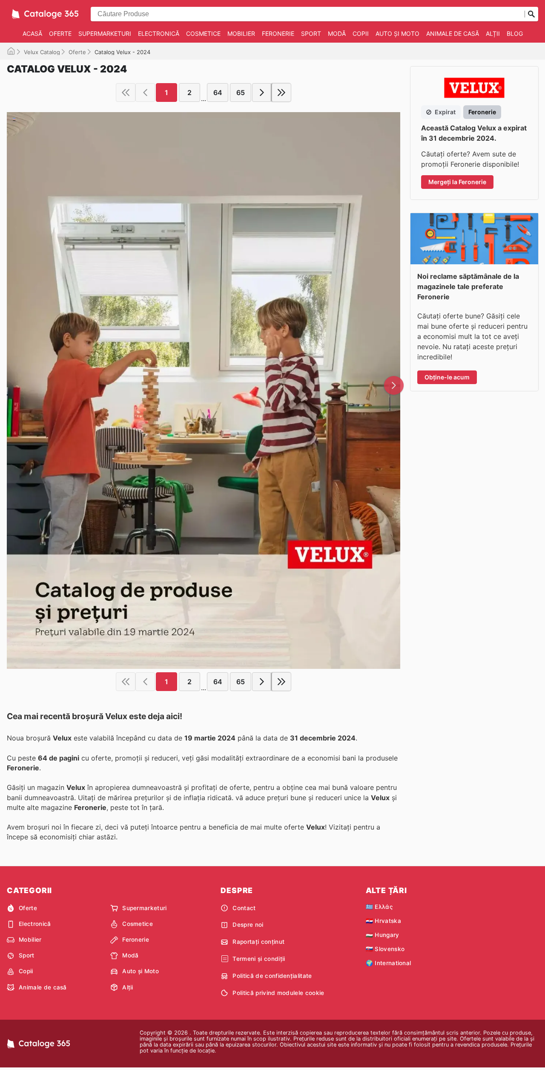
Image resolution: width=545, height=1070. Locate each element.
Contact (243, 908)
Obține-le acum (447, 377)
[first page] (125, 92)
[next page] (262, 92)
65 (240, 92)
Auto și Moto (397, 33)
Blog (515, 33)
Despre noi (247, 924)
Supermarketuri (104, 33)
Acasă (32, 33)
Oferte (60, 33)
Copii (361, 33)
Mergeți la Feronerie (457, 181)
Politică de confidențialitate (272, 975)
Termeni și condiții (258, 958)
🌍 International (388, 963)
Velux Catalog (42, 52)
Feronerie (278, 33)
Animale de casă (452, 33)
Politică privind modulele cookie (278, 992)
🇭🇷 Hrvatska (383, 920)
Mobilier (241, 33)
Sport (311, 33)
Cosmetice (203, 33)
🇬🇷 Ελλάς (379, 906)
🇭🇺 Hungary (382, 934)
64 (217, 92)
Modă (337, 33)
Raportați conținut (258, 941)
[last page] (281, 92)
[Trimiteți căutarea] (531, 14)
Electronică (158, 33)
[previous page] (145, 92)
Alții (493, 33)
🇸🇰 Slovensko (385, 949)
